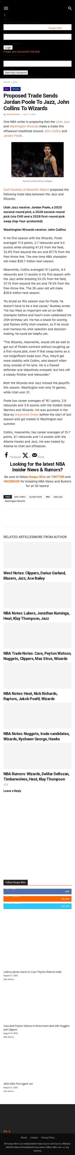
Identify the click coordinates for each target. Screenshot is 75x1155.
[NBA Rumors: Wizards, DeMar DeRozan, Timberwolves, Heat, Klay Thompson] (37, 756)
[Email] (55, 518)
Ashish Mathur (13, 114)
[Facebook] (8, 518)
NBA (48, 496)
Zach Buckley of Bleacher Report (26, 189)
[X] (20, 518)
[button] (6, 8)
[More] (66, 518)
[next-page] (7, 784)
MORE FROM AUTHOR (50, 537)
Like (67, 891)
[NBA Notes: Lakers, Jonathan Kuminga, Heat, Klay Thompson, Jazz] (37, 595)
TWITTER (58, 477)
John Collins (52, 131)
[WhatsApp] (32, 518)
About (24, 1137)
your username (12, 32)
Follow (65, 898)
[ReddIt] (43, 518)
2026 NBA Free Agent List (18, 1083)
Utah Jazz (63, 121)
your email (9, 68)
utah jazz (58, 496)
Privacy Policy (47, 1137)
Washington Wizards (24, 126)
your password (11, 43)
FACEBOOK (12, 481)
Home (6, 82)
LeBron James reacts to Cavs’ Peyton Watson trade (32, 971)
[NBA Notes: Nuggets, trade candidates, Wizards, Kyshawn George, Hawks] (37, 716)
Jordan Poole (12, 135)
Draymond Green (27, 414)
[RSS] (6, 1131)
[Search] (70, 8)
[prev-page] (4, 784)
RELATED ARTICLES (18, 537)
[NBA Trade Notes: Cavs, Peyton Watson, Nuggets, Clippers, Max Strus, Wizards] (37, 635)
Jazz (15, 82)
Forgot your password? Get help (21, 51)
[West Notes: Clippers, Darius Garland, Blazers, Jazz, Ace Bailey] (37, 555)
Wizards (16, 89)
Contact (34, 1137)
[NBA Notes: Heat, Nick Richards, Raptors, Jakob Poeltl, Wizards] (37, 675)
